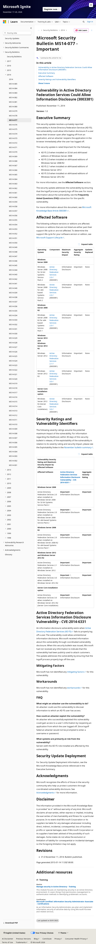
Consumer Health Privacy (75, 939)
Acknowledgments (45, 792)
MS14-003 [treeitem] (13, 456)
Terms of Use (7, 942)
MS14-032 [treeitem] (13, 324)
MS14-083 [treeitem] (13, 93)
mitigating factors (75, 671)
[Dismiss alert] (91, 5)
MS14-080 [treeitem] (13, 106)
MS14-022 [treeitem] (13, 370)
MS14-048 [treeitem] (13, 252)
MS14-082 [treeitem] (13, 97)
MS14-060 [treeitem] (13, 197)
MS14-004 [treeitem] (13, 451)
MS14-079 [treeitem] (13, 111)
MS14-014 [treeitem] (13, 406)
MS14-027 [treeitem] (13, 347)
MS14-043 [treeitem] (13, 274)
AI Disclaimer (7, 939)
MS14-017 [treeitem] (13, 392)
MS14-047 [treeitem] (13, 256)
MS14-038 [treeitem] (13, 297)
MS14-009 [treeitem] (13, 429)
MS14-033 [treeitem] (13, 320)
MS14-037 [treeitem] (13, 302)
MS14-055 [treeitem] (13, 220)
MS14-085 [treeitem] (13, 84)
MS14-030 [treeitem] (13, 333)
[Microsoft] (4, 21)
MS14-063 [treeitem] (13, 183)
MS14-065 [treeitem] (13, 174)
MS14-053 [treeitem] (13, 229)
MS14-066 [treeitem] (13, 170)
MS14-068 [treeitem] (13, 161)
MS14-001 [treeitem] (13, 465)
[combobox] (17, 33)
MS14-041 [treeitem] (13, 283)
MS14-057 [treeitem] (13, 211)
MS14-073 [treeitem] (13, 138)
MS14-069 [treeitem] (13, 156)
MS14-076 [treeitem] (13, 125)
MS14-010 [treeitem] (13, 424)
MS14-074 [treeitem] (13, 134)
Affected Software (45, 76)
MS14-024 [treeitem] (13, 361)
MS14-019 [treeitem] (13, 383)
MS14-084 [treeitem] (13, 88)
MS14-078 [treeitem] (13, 115)
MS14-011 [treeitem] (13, 420)
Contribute (47, 939)
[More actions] (92, 30)
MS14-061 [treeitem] (13, 193)
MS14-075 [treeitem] (13, 129)
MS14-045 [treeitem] (13, 265)
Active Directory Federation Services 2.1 (54, 358)
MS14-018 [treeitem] (13, 388)
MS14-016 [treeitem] (13, 397)
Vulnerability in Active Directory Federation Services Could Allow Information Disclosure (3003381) (65, 68)
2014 (63, 30)
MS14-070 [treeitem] (13, 152)
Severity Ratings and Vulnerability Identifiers (57, 79)
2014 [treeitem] (11, 79)
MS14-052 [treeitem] (13, 233)
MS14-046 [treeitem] (13, 261)
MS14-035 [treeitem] (13, 311)
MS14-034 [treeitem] (13, 315)
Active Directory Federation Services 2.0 (54, 272)
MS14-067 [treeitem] (13, 165)
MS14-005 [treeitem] (13, 447)
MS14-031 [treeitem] (13, 329)
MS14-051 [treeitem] (13, 238)
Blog (36, 939)
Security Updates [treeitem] (12, 38)
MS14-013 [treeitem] (13, 410)
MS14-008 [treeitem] (13, 433)
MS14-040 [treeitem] (13, 288)
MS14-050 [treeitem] (13, 243)
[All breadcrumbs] (38, 30)
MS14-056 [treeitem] (13, 215)
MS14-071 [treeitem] (13, 147)
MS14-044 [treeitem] (13, 270)
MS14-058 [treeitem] (13, 206)
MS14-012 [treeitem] (13, 415)
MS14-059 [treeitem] (13, 202)
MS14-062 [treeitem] (13, 188)
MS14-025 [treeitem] (13, 356)
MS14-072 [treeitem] (13, 143)
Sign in (90, 21)
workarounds (73, 687)
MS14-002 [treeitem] (13, 460)
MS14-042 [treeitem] (13, 279)
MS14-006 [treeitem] (13, 442)
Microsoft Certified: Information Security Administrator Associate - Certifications (64, 902)
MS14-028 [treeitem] (13, 342)
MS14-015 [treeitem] (13, 401)
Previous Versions (23, 939)
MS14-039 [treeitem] (13, 292)
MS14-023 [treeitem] (13, 365)
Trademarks (21, 942)
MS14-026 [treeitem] (13, 352)
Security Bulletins (50, 30)
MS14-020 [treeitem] (13, 379)
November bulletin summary (77, 447)
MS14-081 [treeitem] (13, 102)
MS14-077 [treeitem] (13, 120)
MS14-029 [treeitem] (13, 338)
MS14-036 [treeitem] (13, 306)
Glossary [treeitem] (8, 554)
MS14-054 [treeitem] (13, 224)
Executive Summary (46, 73)
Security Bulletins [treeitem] (14, 56)
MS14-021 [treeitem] (13, 374)
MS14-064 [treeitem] (13, 179)
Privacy (57, 939)
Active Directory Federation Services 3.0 (54, 376)
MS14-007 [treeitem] (13, 438)
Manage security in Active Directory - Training (56, 887)
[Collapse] (31, 28)
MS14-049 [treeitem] (13, 247)
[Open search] (83, 22)
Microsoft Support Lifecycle (49, 237)
